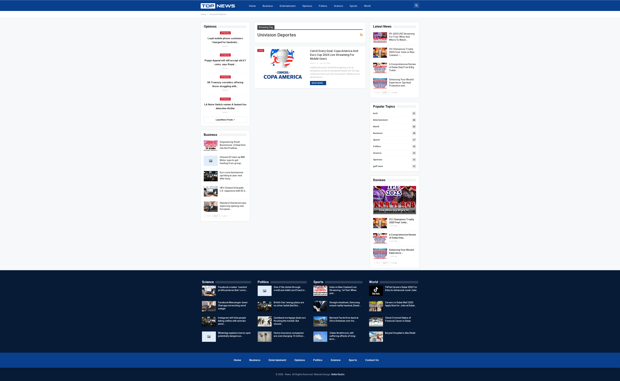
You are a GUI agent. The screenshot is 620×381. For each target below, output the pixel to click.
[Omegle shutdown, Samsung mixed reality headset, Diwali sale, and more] (320, 306)
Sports (353, 6)
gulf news (378, 166)
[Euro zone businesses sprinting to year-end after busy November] (211, 176)
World (367, 6)
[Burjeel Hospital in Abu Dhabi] (376, 336)
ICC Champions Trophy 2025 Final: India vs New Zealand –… (401, 52)
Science (338, 6)
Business (268, 6)
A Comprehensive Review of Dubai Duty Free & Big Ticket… (402, 67)
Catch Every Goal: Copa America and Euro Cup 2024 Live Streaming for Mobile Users (334, 54)
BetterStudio (338, 374)
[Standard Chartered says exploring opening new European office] (211, 206)
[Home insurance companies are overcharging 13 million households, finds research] (265, 336)
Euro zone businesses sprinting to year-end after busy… (231, 175)
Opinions (307, 6)
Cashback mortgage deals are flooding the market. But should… (290, 320)
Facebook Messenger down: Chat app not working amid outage (233, 305)
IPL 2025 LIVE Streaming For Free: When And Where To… (394, 208)
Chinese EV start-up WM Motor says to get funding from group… (232, 160)
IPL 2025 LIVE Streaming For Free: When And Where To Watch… (402, 36)
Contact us (372, 360)
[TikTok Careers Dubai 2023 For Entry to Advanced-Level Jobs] (376, 291)
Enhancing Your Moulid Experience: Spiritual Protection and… (401, 82)
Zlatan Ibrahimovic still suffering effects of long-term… (342, 336)
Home (252, 6)
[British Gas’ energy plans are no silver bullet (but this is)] (265, 306)
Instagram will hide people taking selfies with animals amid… (232, 320)
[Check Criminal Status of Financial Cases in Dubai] (376, 321)
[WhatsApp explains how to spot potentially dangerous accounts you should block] (209, 336)
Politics (323, 6)
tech (260, 51)
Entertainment (288, 6)
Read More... (318, 83)
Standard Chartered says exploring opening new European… (233, 206)
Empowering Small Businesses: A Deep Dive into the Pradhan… (233, 145)
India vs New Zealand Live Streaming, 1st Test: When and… (342, 290)
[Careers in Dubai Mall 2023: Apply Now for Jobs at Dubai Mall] (376, 306)
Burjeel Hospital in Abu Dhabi (400, 333)
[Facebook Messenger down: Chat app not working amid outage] (209, 306)
